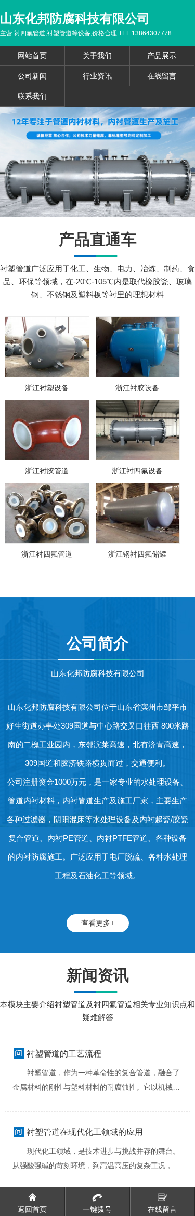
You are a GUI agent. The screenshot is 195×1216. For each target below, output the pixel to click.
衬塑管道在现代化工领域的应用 (85, 1132)
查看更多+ (97, 923)
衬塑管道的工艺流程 (64, 1053)
